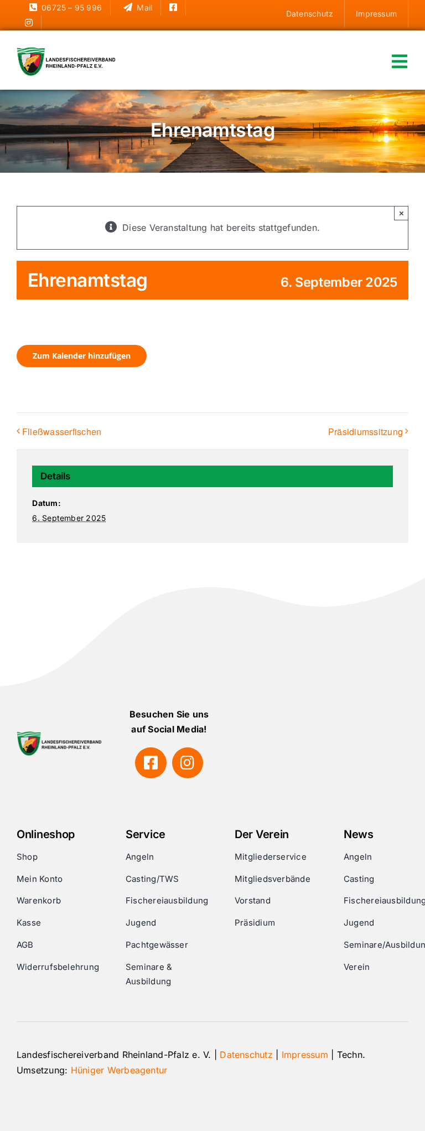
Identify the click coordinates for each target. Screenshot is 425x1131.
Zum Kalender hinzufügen (82, 356)
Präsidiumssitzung (365, 431)
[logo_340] (67, 51)
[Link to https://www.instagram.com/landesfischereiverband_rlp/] (187, 762)
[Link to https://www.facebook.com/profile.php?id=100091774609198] (150, 762)
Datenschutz (246, 1054)
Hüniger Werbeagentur (119, 1070)
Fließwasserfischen (61, 431)
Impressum (305, 1054)
